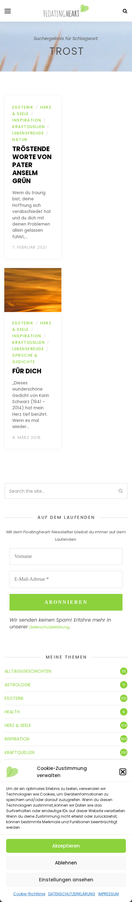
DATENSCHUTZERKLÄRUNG (71, 893)
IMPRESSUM (108, 893)
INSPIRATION (26, 120)
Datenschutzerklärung (49, 627)
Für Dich (26, 371)
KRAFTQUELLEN (28, 126)
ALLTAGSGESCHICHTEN (28, 671)
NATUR (20, 139)
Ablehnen (66, 863)
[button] (123, 772)
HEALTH (12, 712)
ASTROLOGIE (18, 685)
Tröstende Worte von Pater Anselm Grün (32, 164)
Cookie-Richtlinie (29, 893)
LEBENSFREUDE (28, 133)
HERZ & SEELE (18, 725)
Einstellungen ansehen (66, 879)
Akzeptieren (66, 846)
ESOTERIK (22, 107)
